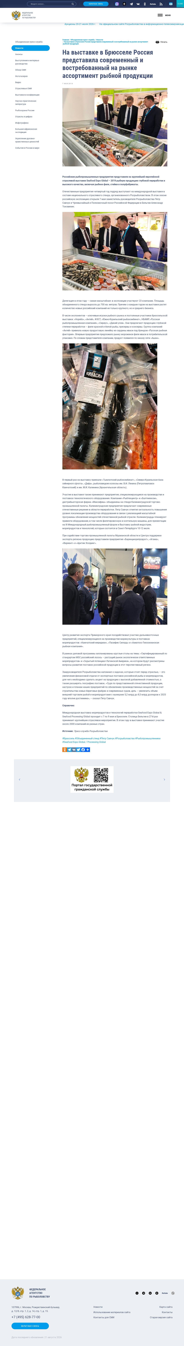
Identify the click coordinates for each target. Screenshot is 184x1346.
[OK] (144, 3)
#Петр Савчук (107, 738)
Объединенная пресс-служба (29, 42)
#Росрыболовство (125, 738)
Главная (65, 40)
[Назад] (20, 779)
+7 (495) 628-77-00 (26, 1317)
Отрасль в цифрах (23, 116)
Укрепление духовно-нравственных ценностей (27, 140)
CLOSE (180, 4)
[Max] (117, 4)
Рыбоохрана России (24, 110)
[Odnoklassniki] (64, 749)
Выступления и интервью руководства (27, 62)
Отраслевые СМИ (23, 88)
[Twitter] (78, 749)
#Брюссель (68, 738)
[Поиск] (72, 4)
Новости (19, 48)
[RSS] (161, 3)
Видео (18, 82)
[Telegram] (131, 3)
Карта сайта (165, 1307)
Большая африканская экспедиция (26, 130)
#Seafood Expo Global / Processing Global (84, 742)
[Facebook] (83, 749)
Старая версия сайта (161, 1317)
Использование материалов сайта (111, 1312)
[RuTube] (153, 3)
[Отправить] (87, 749)
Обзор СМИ (20, 70)
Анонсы (19, 54)
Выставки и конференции (27, 95)
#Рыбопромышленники (147, 738)
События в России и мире (27, 148)
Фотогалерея (21, 76)
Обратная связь (96, 4)
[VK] (138, 3)
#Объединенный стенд (87, 738)
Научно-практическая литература (25, 102)
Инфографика (21, 123)
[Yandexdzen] (124, 4)
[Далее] (164, 779)
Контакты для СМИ (103, 1317)
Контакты (167, 1312)
